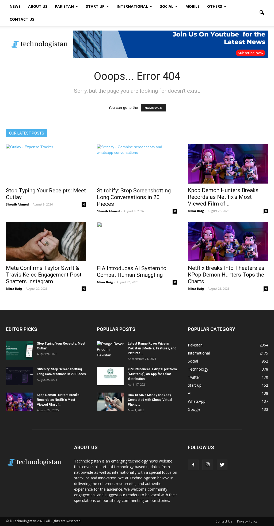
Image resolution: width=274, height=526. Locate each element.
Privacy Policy (247, 521)
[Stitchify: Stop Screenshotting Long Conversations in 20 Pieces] (137, 164)
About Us (37, 6)
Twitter (194, 377)
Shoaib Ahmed (17, 204)
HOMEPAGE (153, 107)
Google (194, 409)
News (15, 6)
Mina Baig (196, 211)
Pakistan (64, 6)
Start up (95, 6)
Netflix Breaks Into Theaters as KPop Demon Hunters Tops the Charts (226, 275)
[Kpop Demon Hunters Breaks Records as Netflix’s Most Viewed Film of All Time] (228, 164)
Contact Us (22, 19)
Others (214, 6)
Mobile (192, 6)
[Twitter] (222, 465)
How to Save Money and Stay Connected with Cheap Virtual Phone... (150, 399)
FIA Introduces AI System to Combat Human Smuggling (131, 271)
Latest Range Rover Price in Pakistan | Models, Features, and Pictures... (152, 348)
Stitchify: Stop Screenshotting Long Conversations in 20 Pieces (134, 197)
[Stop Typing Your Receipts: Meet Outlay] (46, 164)
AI (189, 393)
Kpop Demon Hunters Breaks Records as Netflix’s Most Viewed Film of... (223, 197)
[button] (261, 12)
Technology (198, 369)
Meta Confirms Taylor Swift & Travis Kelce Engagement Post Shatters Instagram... (44, 275)
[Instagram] (207, 465)
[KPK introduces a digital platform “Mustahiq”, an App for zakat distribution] (110, 376)
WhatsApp (197, 401)
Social (166, 6)
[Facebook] (193, 465)
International (132, 6)
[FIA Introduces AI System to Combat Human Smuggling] (137, 242)
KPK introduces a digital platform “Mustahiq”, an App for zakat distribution (152, 374)
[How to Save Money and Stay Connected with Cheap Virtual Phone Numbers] (110, 402)
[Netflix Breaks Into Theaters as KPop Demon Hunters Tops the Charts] (228, 241)
